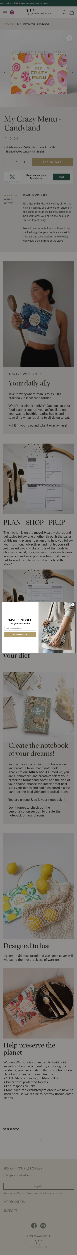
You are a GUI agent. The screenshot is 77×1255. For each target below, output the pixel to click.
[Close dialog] (72, 604)
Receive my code (20, 634)
